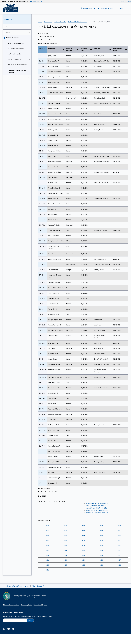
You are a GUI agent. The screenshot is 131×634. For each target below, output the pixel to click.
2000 (65, 550)
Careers (26, 586)
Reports (8, 32)
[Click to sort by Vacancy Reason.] (78, 49)
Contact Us (40, 586)
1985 (65, 565)
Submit (30, 620)
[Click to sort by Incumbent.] (64, 49)
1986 (47, 565)
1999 (83, 550)
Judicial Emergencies (14, 59)
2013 (101, 535)
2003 (101, 545)
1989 (83, 560)
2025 (65, 525)
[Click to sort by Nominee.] (111, 49)
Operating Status (26, 605)
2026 (47, 525)
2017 (119, 530)
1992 (119, 555)
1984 (83, 565)
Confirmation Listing (14, 54)
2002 (119, 545)
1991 (47, 560)
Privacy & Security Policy (11, 605)
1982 (119, 565)
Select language (88, 8)
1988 (101, 560)
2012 (119, 535)
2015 (65, 535)
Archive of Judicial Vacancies (17, 65)
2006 (47, 545)
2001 (47, 550)
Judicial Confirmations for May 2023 (97, 513)
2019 (83, 530)
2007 (119, 540)
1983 (101, 565)
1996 (47, 555)
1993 (101, 555)
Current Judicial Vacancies (15, 43)
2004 (83, 545)
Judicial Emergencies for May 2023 (97, 503)
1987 (119, 560)
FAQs (33, 586)
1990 (65, 560)
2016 (47, 535)
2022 (119, 525)
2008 (101, 540)
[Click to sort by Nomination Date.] (126, 49)
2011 (47, 540)
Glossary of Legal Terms (14, 586)
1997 (119, 550)
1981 (47, 570)
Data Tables (10, 27)
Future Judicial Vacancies (15, 48)
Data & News (8, 19)
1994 (83, 555)
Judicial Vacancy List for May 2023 (17, 71)
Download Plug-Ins (40, 605)
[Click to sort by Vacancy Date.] (91, 49)
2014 (83, 535)
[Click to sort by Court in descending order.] (45, 49)
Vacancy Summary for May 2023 (96, 506)
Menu (121, 8)
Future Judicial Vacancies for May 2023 (98, 510)
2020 (65, 530)
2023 (101, 525)
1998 (101, 550)
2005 (65, 545)
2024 (83, 525)
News (7, 78)
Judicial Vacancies (12, 38)
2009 (83, 540)
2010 (65, 540)
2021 (47, 530)
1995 (65, 555)
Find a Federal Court (106, 8)
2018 (101, 530)
